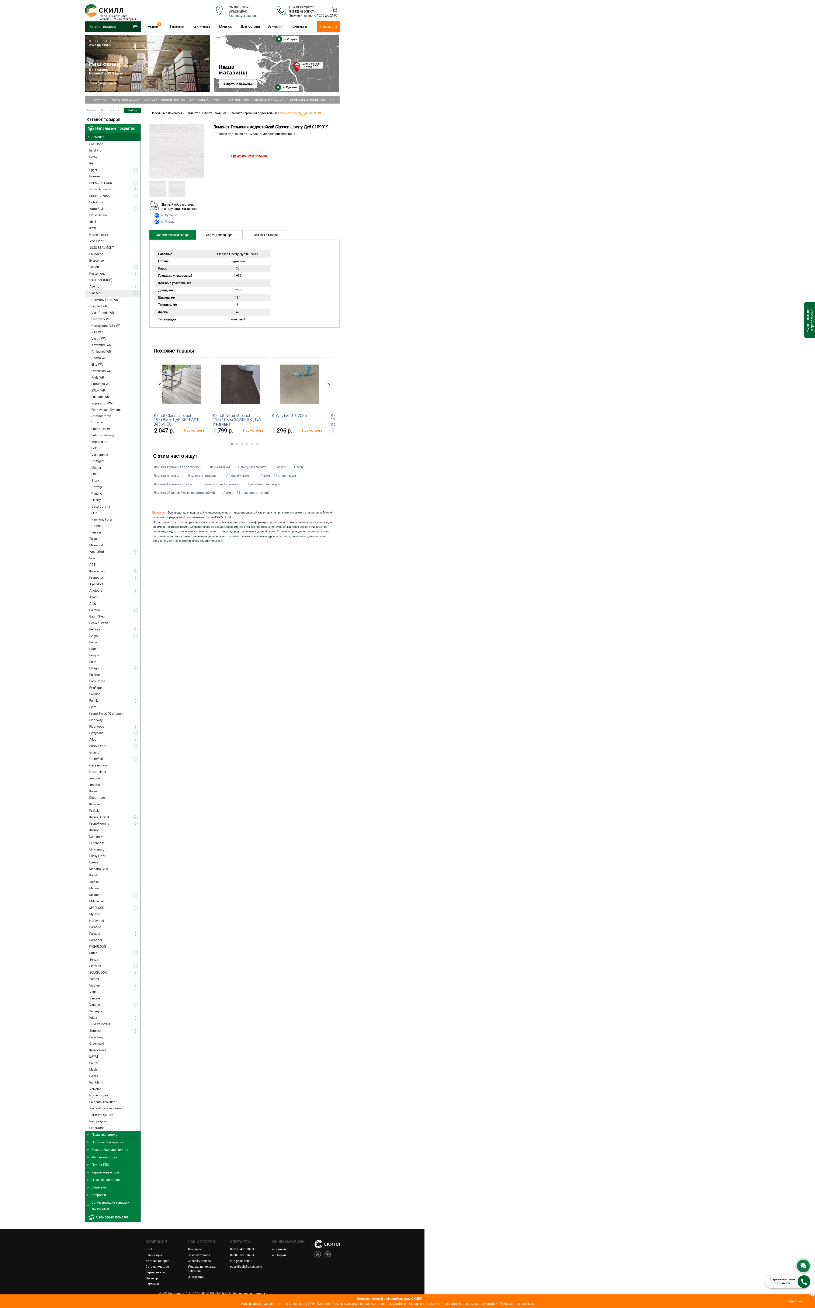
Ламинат (99, 99)
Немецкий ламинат (252, 467)
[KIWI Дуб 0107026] (299, 384)
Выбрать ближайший (238, 84)
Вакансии (275, 26)
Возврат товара (199, 1255)
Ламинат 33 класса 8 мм (278, 476)
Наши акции (154, 1255)
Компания (156, 1242)
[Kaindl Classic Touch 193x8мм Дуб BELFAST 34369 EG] (181, 384)
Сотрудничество (157, 1266)
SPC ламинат (239, 99)
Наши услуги (201, 1242)
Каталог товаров (157, 1261)
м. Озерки (290, 39)
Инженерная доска (270, 99)
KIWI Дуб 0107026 (289, 415)
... (332, 97)
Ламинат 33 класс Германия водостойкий (184, 493)
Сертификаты (155, 1272)
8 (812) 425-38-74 (301, 11)
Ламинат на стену (166, 476)
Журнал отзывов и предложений (809, 320)
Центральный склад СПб (311, 65)
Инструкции (196, 1277)
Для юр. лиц (250, 26)
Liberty (299, 467)
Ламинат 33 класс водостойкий (246, 493)
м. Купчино (289, 87)
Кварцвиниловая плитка (164, 99)
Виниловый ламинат (207, 99)
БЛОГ (149, 1249)
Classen (280, 467)
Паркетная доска (125, 99)
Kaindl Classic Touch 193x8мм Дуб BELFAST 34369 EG (176, 420)
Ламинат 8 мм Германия (220, 484)
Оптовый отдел (103, 83)
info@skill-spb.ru (241, 1261)
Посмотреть (194, 430)
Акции (153, 26)
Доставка (195, 1249)
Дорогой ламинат (239, 476)
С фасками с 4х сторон (263, 484)
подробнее (795, 1301)
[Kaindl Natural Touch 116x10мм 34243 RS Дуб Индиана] (240, 384)
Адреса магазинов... (243, 16)
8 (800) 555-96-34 (242, 1255)
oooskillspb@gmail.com (246, 1266)
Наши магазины (233, 70)
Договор (152, 1278)
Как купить (201, 26)
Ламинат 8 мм (220, 467)
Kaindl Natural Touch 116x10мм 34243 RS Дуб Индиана (237, 420)
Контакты (299, 26)
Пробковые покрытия (307, 99)
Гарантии (177, 26)
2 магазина (328, 27)
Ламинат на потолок (203, 476)
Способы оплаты (199, 1261)
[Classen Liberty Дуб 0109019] (176, 177)
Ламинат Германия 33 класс (174, 484)
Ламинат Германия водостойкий (177, 467)
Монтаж (225, 26)
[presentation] (160, 384)
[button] (231, 444)
